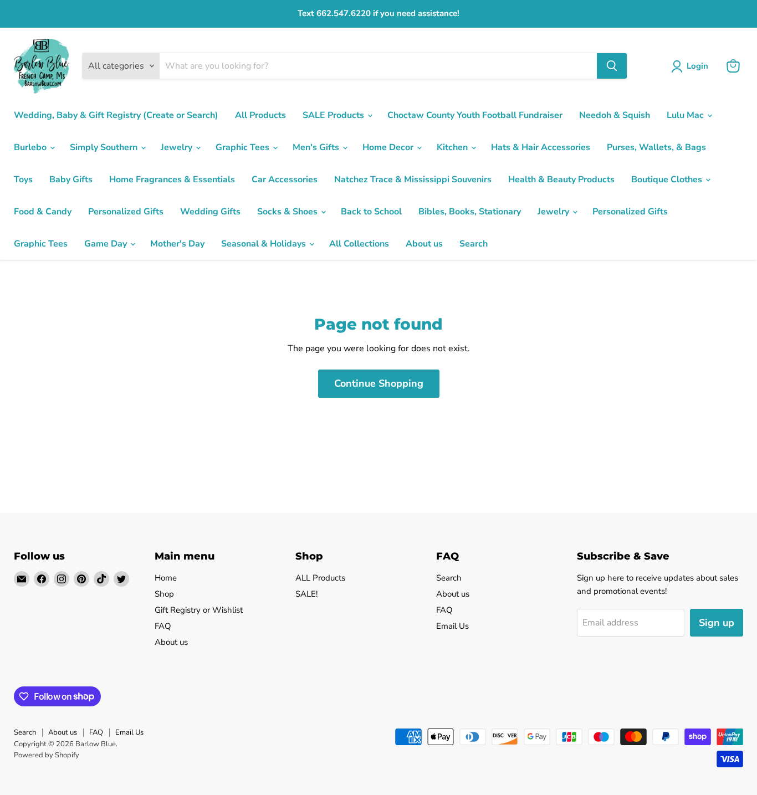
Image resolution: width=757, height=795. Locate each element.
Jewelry (178, 147)
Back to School (371, 212)
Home (166, 577)
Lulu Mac (686, 115)
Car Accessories (285, 179)
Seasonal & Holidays (264, 244)
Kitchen (453, 147)
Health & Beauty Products (561, 179)
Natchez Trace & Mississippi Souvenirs (413, 179)
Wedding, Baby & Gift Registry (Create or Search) (116, 115)
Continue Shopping (378, 383)
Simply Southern (105, 147)
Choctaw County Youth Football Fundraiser (474, 115)
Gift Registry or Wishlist (199, 610)
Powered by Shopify (46, 755)
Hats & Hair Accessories (540, 147)
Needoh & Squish (614, 115)
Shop (164, 593)
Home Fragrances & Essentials (172, 179)
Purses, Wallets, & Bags (656, 147)
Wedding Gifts (210, 212)
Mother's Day (177, 244)
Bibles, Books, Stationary (469, 212)
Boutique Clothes (667, 179)
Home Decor (389, 147)
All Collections (359, 244)
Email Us (452, 626)
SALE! (306, 593)
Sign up (716, 622)
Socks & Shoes (288, 212)
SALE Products (334, 115)
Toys (23, 179)
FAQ (163, 626)
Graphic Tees (244, 147)
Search (473, 244)
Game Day (106, 244)
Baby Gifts (71, 179)
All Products (260, 115)
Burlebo (31, 147)
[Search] (612, 66)
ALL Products (320, 577)
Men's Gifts (317, 147)
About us (424, 244)
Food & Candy (42, 212)
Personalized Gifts (125, 212)
